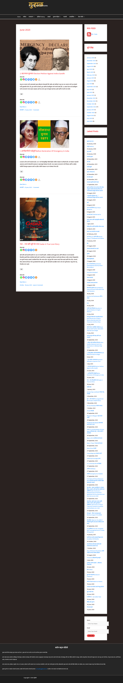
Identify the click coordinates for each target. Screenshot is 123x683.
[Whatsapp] (21, 79)
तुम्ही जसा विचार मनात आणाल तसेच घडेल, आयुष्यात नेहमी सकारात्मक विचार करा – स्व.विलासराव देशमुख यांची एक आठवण (95, 189)
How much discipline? (92, 272)
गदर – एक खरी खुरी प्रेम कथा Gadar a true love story (39, 244)
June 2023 (89, 92)
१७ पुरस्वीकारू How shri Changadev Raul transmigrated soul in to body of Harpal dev (95, 530)
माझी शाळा (89, 387)
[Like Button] (21, 94)
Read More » (23, 107)
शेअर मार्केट (80, 17)
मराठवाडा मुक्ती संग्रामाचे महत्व (93, 182)
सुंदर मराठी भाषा (90, 592)
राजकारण (31, 17)
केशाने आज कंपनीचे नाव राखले (93, 232)
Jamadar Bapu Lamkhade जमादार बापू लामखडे (95, 393)
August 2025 (90, 66)
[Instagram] (23, 79)
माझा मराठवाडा (90, 278)
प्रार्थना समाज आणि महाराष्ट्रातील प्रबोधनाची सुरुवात (95, 220)
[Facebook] (28, 79)
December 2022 (91, 98)
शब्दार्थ (48, 17)
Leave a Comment (38, 285)
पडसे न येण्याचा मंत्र (90, 172)
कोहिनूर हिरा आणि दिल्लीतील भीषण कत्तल (95, 226)
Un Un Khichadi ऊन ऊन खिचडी (94, 464)
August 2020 (90, 115)
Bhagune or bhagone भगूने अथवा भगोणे (94, 417)
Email (88, 628)
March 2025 (90, 72)
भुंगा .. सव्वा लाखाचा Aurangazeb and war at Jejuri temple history (95, 400)
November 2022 (91, 101)
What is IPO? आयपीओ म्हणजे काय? (94, 438)
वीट (87, 243)
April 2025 (90, 69)
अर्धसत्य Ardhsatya (91, 469)
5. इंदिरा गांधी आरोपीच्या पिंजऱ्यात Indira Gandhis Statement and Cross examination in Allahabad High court (95, 345)
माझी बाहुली (89, 167)
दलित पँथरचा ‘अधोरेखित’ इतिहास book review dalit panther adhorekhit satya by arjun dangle (95, 329)
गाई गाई (88, 162)
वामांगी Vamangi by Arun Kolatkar (95, 474)
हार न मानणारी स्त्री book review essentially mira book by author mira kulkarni (95, 265)
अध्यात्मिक (71, 17)
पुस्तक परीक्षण (56, 17)
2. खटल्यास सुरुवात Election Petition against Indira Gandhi (42, 73)
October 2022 (90, 104)
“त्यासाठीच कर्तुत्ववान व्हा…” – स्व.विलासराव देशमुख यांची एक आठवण (95, 196)
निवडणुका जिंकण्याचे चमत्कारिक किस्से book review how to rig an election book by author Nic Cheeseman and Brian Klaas (95, 319)
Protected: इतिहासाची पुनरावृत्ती (93, 558)
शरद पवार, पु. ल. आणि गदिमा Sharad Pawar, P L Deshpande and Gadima (95, 237)
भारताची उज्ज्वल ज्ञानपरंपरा (92, 283)
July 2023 (89, 89)
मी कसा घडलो (90, 607)
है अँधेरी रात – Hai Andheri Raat (94, 597)
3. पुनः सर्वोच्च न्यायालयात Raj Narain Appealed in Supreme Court (94, 360)
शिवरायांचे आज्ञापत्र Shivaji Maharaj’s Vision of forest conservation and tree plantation (95, 289)
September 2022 (91, 107)
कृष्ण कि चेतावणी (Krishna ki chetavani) (93, 575)
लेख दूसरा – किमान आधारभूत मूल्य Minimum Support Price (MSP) (94, 514)
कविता (24, 17)
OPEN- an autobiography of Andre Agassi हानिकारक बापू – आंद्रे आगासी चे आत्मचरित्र (95, 431)
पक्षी (88, 203)
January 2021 (90, 110)
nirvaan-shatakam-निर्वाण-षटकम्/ (94, 406)
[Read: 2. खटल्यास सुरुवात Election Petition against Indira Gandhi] (44, 55)
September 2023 (91, 87)
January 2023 (90, 95)
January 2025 (90, 78)
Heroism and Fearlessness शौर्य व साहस (94, 297)
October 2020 (91, 113)
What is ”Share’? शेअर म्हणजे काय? (94, 443)
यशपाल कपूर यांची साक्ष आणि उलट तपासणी (94, 336)
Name (88, 620)
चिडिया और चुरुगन (90, 602)
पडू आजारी (89, 151)
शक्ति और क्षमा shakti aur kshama (94, 582)
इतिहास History (41, 17)
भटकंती (65, 17)
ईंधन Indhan (90, 570)
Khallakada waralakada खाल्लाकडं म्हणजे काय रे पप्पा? (95, 423)
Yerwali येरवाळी (90, 411)
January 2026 (90, 58)
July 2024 (89, 84)
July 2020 (89, 118)
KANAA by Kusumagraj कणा (93, 459)
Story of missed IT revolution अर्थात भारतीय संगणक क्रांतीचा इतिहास (95, 552)
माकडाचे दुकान (90, 157)
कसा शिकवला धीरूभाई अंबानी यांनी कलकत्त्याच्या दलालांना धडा (94, 545)
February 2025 (91, 75)
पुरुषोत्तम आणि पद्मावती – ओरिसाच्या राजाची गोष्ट (94, 564)
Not (88, 303)
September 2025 (91, 63)
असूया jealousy (90, 146)
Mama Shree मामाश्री (91, 448)
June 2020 (90, 121)
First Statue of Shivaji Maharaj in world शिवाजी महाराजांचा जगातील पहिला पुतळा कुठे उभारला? (95, 480)
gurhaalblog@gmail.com (41, 669)
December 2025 (91, 61)
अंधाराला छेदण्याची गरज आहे (92, 249)
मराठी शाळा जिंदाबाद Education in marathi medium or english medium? (94, 310)
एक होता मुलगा (90, 177)
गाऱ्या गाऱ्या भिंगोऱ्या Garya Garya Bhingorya (94, 208)
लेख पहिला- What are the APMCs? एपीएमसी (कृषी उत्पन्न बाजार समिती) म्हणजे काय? (95, 522)
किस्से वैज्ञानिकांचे (90, 259)
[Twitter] (33, 79)
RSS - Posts (94, 34)
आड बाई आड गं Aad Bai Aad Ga (94, 215)
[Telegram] (26, 79)
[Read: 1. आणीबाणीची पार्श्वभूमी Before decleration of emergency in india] (44, 134)
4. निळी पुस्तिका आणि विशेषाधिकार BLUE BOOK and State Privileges (95, 353)
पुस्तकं (88, 254)
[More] (36, 79)
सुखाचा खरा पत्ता (90, 141)
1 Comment (36, 110)
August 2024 (90, 81)
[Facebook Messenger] (31, 79)
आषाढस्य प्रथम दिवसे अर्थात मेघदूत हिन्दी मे (95, 587)
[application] (34, 17)
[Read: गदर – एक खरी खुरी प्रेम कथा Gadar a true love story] (34, 219)
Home (19, 17)
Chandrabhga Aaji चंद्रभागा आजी (94, 453)
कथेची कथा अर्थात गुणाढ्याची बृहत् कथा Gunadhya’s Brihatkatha (95, 538)
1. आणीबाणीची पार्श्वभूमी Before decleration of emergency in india (44, 151)
